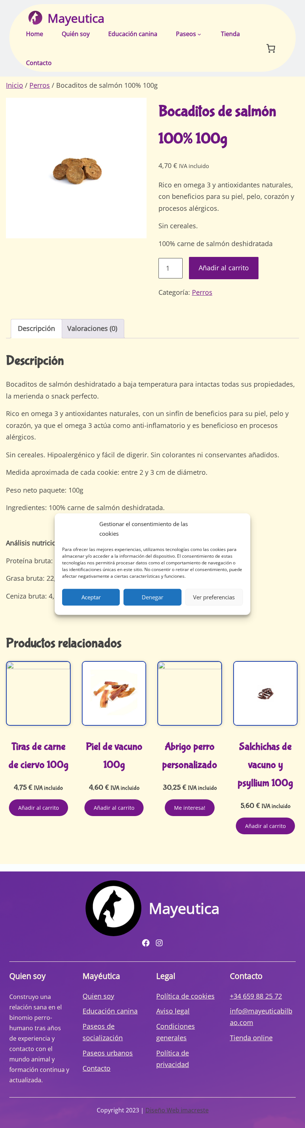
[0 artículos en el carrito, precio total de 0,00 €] (270, 48)
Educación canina (110, 1010)
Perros (39, 85)
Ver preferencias (214, 597)
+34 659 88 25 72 (256, 996)
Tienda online (251, 1037)
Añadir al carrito (224, 267)
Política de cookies (185, 996)
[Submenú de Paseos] (199, 34)
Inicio (14, 85)
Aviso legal (173, 1010)
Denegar (152, 597)
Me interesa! (189, 807)
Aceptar (91, 597)
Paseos (186, 34)
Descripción (36, 328)
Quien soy (98, 996)
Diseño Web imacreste (177, 1110)
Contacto (96, 1068)
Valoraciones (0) (92, 328)
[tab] (36, 328)
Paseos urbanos (108, 1052)
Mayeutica (76, 18)
